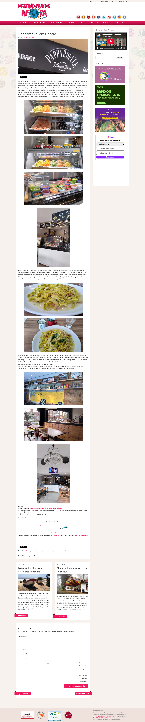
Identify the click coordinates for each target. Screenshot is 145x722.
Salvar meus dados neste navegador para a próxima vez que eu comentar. (83, 672)
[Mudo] (121, 48)
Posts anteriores (83, 693)
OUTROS (106, 23)
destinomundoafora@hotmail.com (105, 716)
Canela (28, 551)
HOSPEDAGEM (39, 23)
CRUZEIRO (119, 23)
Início (90, 1)
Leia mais (22, 615)
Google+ (94, 17)
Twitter (104, 17)
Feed (83, 17)
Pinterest (88, 17)
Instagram (119, 17)
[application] (111, 41)
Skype (114, 17)
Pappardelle (55, 551)
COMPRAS (71, 23)
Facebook (99, 17)
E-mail (124, 17)
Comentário (23, 636)
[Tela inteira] (124, 48)
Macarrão (34, 551)
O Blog (96, 1)
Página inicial (22, 693)
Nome (24, 649)
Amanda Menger (31, 37)
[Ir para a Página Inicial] (34, 11)
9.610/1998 (104, 718)
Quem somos (104, 1)
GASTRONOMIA (56, 23)
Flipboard (78, 17)
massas (40, 551)
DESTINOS (24, 23)
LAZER (82, 23)
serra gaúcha (64, 551)
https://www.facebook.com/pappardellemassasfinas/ (46, 508)
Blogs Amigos (123, 1)
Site (25, 658)
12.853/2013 (96, 718)
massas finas (47, 551)
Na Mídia (113, 1)
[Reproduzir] (98, 48)
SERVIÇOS (94, 23)
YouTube (109, 17)
